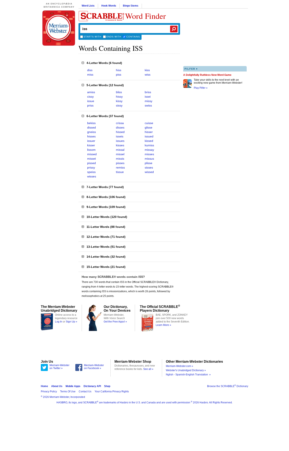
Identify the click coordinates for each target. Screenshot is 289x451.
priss (90, 105)
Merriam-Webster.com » (179, 366)
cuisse (149, 123)
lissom (91, 149)
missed (92, 154)
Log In (58, 321)
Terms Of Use (68, 391)
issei (148, 96)
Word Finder (145, 15)
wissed (149, 172)
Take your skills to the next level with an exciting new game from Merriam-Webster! (218, 81)
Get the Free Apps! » (115, 321)
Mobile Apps (73, 386)
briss (148, 92)
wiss (147, 74)
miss (90, 74)
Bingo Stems (130, 5)
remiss (120, 167)
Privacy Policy (49, 391)
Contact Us (85, 391)
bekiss (91, 123)
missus (149, 158)
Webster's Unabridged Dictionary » (186, 370)
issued (149, 136)
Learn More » (163, 325)
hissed (120, 132)
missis (120, 158)
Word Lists (88, 5)
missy (148, 101)
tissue (120, 172)
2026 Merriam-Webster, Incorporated (63, 397)
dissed (91, 127)
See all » (148, 369)
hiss (118, 70)
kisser (91, 145)
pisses (120, 163)
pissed (91, 163)
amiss (91, 92)
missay (149, 149)
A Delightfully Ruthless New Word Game (207, 74)
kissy (119, 101)
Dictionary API (92, 386)
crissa (120, 123)
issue (90, 101)
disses (120, 127)
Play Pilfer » (201, 87)
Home (44, 386)
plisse (148, 163)
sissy (119, 105)
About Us (56, 386)
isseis (119, 136)
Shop (107, 386)
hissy (119, 96)
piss (118, 74)
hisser (149, 132)
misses (149, 154)
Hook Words (108, 5)
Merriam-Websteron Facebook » (94, 367)
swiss (148, 105)
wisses (91, 176)
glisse (148, 127)
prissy (91, 167)
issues (120, 140)
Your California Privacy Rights (112, 391)
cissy (90, 96)
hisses (91, 136)
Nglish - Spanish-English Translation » (188, 374)
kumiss (149, 145)
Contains (133, 36)
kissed (149, 140)
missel (120, 154)
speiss (91, 172)
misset (91, 158)
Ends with (113, 36)
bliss (119, 92)
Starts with (92, 36)
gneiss (91, 132)
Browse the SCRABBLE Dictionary (227, 386)
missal (120, 149)
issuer (91, 140)
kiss (147, 70)
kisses (120, 145)
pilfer (191, 68)
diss (89, 70)
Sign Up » (71, 321)
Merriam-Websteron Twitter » (59, 367)
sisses (149, 167)
